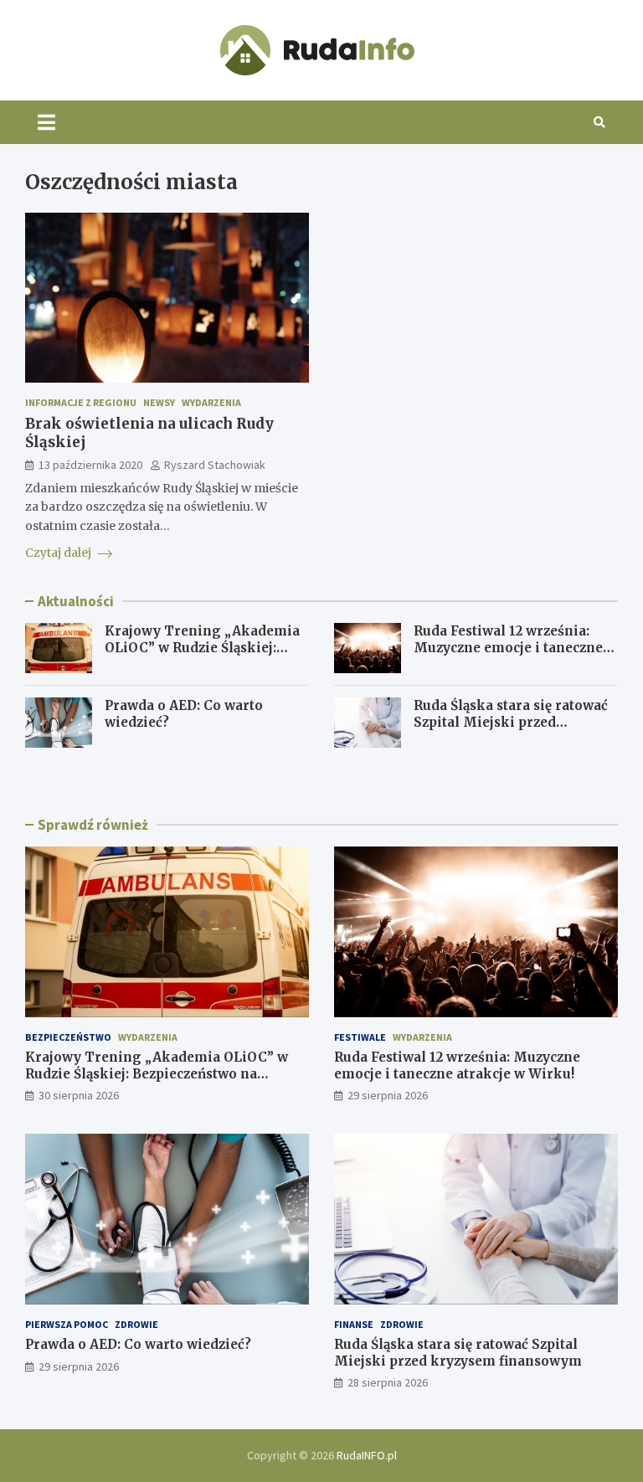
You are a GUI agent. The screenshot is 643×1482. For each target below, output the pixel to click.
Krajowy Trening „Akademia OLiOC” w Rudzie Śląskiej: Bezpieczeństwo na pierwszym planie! (205, 655)
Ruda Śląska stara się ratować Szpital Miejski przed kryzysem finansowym (511, 721)
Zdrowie (136, 1324)
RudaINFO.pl (367, 1455)
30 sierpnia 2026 (79, 1095)
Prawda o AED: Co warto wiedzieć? (138, 1344)
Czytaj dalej (59, 552)
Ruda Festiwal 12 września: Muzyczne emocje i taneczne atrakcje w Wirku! (508, 647)
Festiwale (360, 1037)
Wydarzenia (211, 402)
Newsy (159, 402)
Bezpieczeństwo (68, 1037)
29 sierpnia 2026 (387, 1095)
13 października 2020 (90, 464)
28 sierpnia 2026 (387, 1382)
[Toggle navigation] (46, 122)
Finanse (353, 1324)
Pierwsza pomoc (66, 1324)
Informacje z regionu (80, 402)
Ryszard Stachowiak (214, 464)
